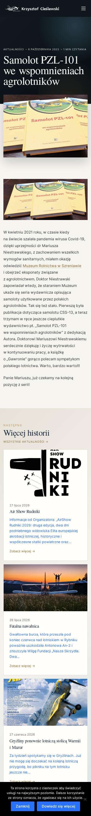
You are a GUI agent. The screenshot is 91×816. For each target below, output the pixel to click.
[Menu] (83, 8)
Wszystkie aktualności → (25, 441)
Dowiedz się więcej (58, 806)
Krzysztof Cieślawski (32, 9)
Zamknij (23, 806)
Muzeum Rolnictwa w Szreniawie (52, 265)
